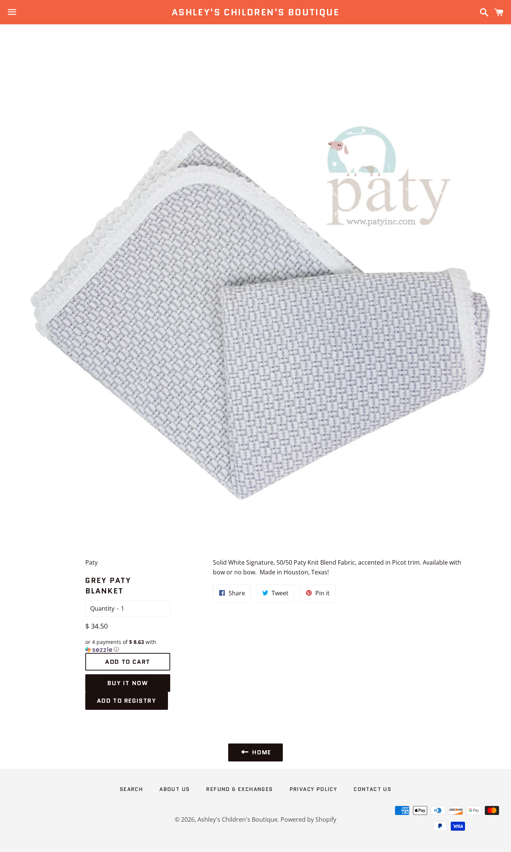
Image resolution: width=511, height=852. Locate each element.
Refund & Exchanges (239, 789)
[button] (128, 646)
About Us (174, 789)
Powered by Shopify (308, 819)
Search (131, 789)
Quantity (102, 608)
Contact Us (372, 789)
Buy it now (127, 683)
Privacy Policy (313, 789)
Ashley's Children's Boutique (255, 12)
